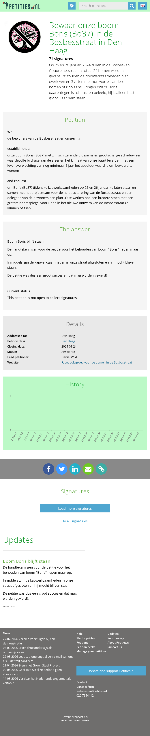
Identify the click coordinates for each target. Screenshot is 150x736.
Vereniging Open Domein (75, 720)
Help (79, 633)
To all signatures (75, 521)
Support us (115, 647)
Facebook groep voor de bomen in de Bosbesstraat (96, 362)
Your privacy (116, 638)
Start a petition (86, 638)
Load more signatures (75, 508)
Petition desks (85, 647)
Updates (113, 633)
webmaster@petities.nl (91, 691)
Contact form (85, 686)
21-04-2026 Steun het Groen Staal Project (31, 665)
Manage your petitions (91, 651)
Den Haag (68, 341)
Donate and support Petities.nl (110, 671)
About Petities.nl (119, 642)
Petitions (82, 642)
